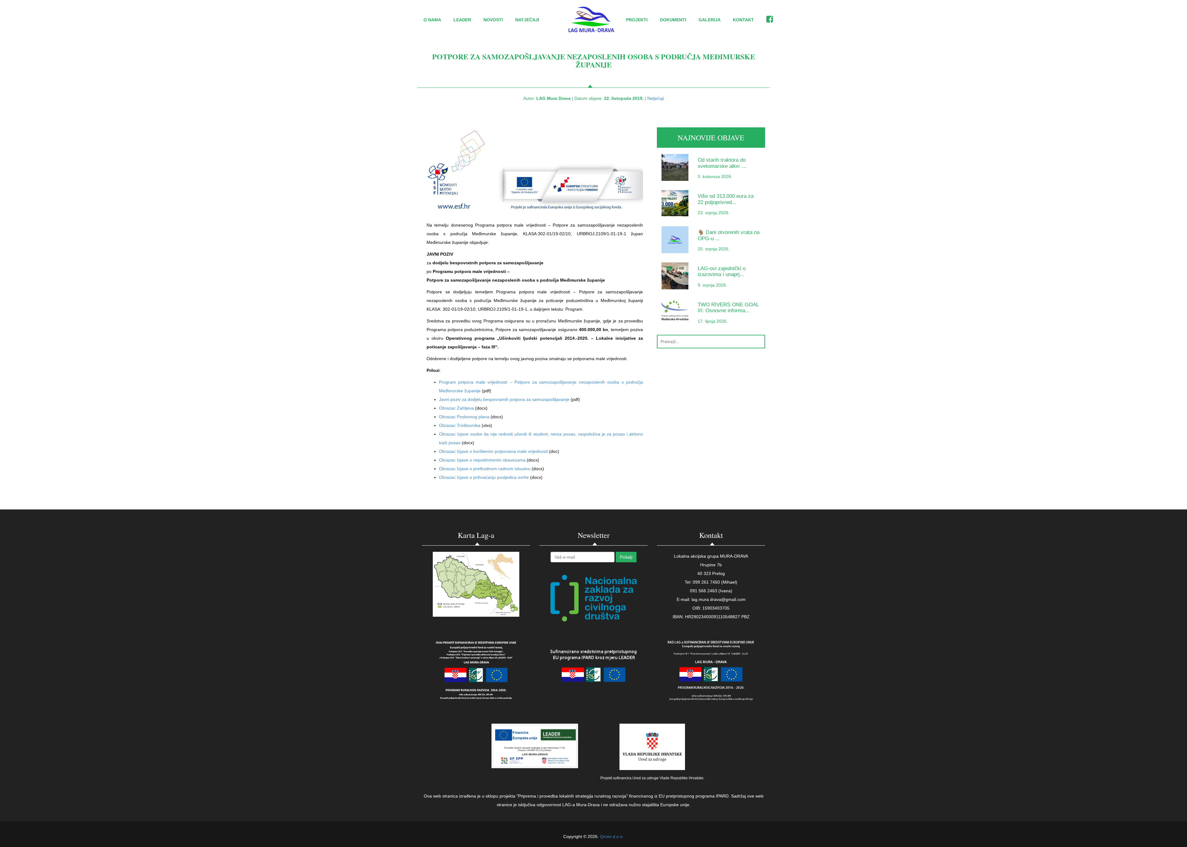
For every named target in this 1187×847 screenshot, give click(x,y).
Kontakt (743, 19)
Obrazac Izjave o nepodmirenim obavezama (483, 460)
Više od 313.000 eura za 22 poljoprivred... (726, 199)
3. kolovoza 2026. (715, 176)
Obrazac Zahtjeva (457, 408)
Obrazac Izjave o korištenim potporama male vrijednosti (494, 451)
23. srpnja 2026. (714, 212)
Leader (462, 19)
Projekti (637, 19)
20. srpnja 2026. (714, 248)
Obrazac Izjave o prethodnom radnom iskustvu (485, 468)
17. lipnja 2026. (713, 321)
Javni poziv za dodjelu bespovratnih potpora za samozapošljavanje (504, 399)
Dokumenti (673, 19)
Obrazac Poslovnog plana (465, 416)
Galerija (710, 19)
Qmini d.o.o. (612, 836)
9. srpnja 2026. (712, 285)
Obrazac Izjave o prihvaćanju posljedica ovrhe (484, 477)
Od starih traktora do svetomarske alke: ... (722, 163)
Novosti (493, 19)
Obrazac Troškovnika (460, 425)
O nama (432, 19)
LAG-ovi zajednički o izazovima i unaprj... (722, 271)
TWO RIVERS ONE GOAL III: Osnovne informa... (728, 307)
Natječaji (527, 19)
